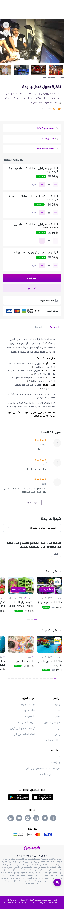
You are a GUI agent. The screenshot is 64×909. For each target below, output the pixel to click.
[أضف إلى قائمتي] (6, 25)
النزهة (56, 554)
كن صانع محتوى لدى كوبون (22, 728)
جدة (62, 76)
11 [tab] (19, 678)
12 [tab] (16, 678)
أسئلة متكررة (30, 710)
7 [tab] (34, 678)
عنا (60, 756)
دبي (59, 728)
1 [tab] (35, 619)
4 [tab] (44, 678)
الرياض (58, 704)
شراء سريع (32, 288)
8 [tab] (30, 678)
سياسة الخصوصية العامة (50, 774)
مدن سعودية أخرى (52, 722)
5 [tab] (41, 678)
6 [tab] (37, 678)
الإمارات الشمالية (53, 740)
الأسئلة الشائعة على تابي (25, 734)
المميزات (54, 327)
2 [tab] (32, 619)
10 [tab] (23, 678)
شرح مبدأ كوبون (28, 704)
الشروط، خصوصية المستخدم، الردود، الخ (43, 768)
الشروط (39, 327)
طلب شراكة (30, 716)
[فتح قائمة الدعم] (57, 882)
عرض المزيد (32, 502)
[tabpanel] (32, 41)
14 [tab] (9, 678)
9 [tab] (27, 678)
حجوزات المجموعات (27, 722)
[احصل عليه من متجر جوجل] (18, 797)
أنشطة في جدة (49, 76)
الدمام (58, 716)
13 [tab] (12, 678)
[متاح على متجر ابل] (42, 797)
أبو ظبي (57, 734)
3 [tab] (28, 619)
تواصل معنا (56, 762)
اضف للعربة (32, 278)
